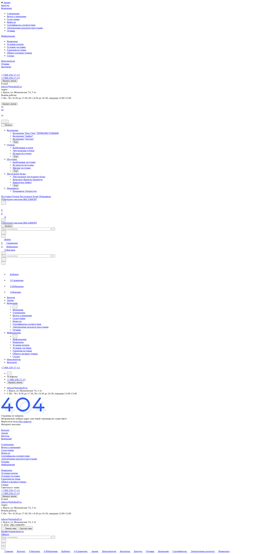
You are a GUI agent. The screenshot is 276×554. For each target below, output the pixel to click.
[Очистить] (53, 229)
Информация (8, 464)
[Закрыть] (3, 263)
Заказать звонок (9, 81)
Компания (6, 438)
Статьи (4, 484)
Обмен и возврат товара (13, 481)
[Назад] (15, 306)
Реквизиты (6, 470)
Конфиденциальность (12, 531)
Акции (4, 433)
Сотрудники (7, 450)
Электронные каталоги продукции (19, 458)
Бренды (5, 436)
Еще (16, 142)
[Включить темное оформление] (5, 121)
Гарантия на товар (10, 479)
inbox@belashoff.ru (11, 86)
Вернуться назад (10, 421)
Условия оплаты (9, 473)
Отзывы (5, 461)
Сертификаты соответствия (15, 456)
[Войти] (2, 206)
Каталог (5, 430)
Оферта (5, 534)
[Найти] (3, 232)
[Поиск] (3, 203)
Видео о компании (10, 447)
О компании (7, 444)
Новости (5, 453)
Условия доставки (10, 476)
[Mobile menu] (3, 252)
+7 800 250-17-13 (10, 75)
